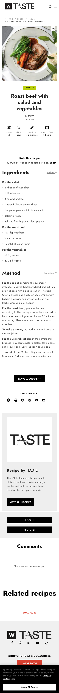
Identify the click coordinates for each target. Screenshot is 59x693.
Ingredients (49, 273)
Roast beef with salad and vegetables (24, 21)
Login (53, 162)
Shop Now (29, 663)
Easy (30, 19)
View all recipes (20, 502)
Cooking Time (47, 132)
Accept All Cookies (29, 687)
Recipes (21, 19)
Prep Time (32, 132)
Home (10, 19)
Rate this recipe (29, 158)
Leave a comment (29, 378)
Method (51, 172)
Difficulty (19, 132)
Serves (9, 132)
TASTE (31, 116)
